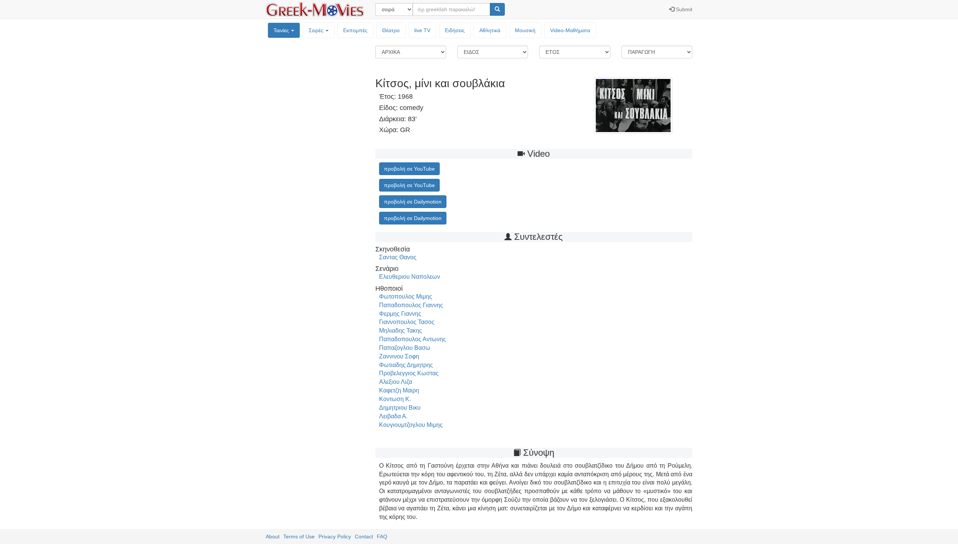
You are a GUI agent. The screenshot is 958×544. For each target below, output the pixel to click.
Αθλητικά (489, 30)
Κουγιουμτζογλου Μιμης (411, 425)
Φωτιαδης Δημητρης (406, 365)
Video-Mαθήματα (570, 30)
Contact (364, 537)
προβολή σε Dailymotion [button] (413, 202)
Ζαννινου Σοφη (399, 356)
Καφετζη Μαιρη (399, 390)
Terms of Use (299, 537)
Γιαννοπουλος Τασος (406, 322)
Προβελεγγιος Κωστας (409, 373)
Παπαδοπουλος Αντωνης (412, 339)
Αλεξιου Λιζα (395, 382)
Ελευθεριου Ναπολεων (409, 276)
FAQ (382, 537)
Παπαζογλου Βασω (404, 348)
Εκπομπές (355, 30)
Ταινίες (282, 30)
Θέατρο (391, 30)
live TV (422, 30)
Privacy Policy (334, 537)
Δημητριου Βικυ (400, 407)
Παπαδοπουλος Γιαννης (411, 305)
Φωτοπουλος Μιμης (405, 296)
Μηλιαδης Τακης (400, 330)
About (273, 537)
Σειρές (317, 30)
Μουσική (525, 30)
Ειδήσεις (455, 30)
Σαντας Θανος (398, 257)
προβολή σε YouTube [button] (409, 169)
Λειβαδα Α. (393, 416)
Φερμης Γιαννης (400, 314)
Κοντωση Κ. (395, 399)
